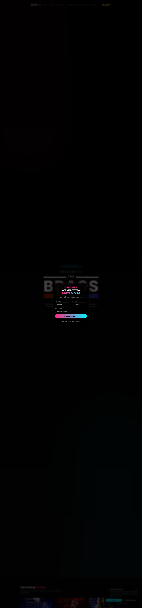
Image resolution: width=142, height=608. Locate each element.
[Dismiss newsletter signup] (87, 285)
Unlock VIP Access (70, 316)
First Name (58, 301)
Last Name (74, 301)
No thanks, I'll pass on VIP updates (71, 321)
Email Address (59, 308)
